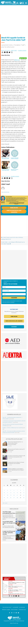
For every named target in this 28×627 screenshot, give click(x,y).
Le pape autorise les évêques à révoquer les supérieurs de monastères (16, 463)
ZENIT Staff (14, 50)
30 (23, 497)
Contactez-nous (22, 609)
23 (23, 495)
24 (4, 497)
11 (7, 492)
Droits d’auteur (14, 609)
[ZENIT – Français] (8, 2)
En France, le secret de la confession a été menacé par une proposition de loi (16, 456)
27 (14, 497)
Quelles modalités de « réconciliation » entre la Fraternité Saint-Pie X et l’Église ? (16, 469)
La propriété (15, 607)
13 (14, 492)
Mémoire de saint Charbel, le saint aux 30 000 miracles (16, 450)
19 (10, 495)
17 (4, 495)
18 (7, 495)
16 (23, 492)
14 (17, 492)
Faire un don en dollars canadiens (14, 211)
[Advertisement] (14, 20)
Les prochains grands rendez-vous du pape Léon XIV (9, 523)
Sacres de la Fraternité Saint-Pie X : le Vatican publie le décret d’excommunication (15, 443)
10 (4, 492)
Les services (22, 607)
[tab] (8, 578)
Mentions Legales (6, 609)
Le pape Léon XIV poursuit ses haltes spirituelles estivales (9, 533)
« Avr (4, 503)
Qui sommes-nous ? (7, 607)
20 (14, 495)
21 (17, 495)
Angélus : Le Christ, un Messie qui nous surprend (12, 427)
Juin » (6, 503)
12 (10, 492)
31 (4, 500)
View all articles (5, 192)
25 (7, 497)
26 (10, 497)
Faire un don (14, 207)
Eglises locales (22, 50)
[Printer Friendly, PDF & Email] (23, 58)
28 (17, 497)
